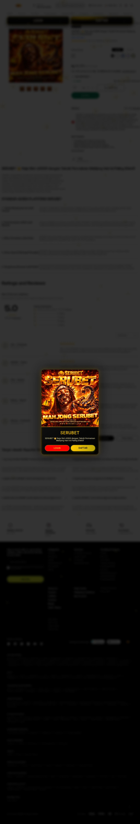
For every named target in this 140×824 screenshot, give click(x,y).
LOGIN (57, 448)
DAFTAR (83, 448)
